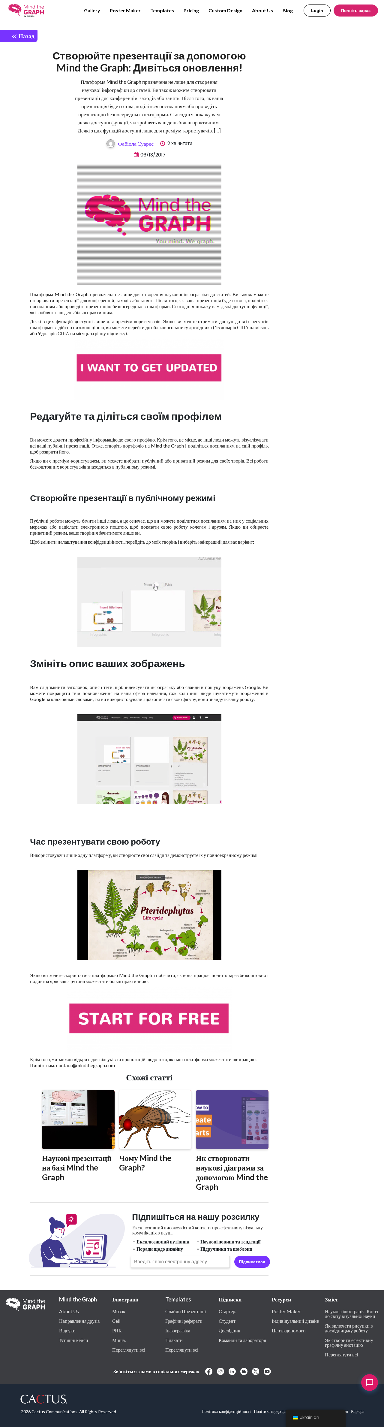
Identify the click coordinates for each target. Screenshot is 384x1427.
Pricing (191, 10)
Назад (25, 35)
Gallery (92, 10)
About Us (262, 10)
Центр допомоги (289, 1330)
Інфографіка (177, 1330)
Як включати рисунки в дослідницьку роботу (349, 1328)
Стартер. (227, 1311)
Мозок (118, 1311)
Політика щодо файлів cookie (280, 1411)
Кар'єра (357, 1411)
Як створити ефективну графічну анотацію (349, 1342)
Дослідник (229, 1330)
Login (317, 10)
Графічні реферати (183, 1320)
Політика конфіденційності (226, 1411)
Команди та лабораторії (242, 1340)
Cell (116, 1320)
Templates (162, 10)
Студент (227, 1320)
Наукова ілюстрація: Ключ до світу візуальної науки (351, 1313)
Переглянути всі (128, 1349)
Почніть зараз (355, 10)
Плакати (174, 1340)
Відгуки (67, 1330)
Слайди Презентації (185, 1311)
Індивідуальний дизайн (296, 1320)
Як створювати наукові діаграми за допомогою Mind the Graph (232, 1172)
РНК (117, 1330)
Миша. (119, 1340)
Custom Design (225, 10)
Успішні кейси (73, 1340)
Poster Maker (125, 10)
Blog (288, 10)
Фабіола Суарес (136, 143)
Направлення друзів (79, 1320)
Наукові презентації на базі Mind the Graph (76, 1167)
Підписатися (252, 1261)
